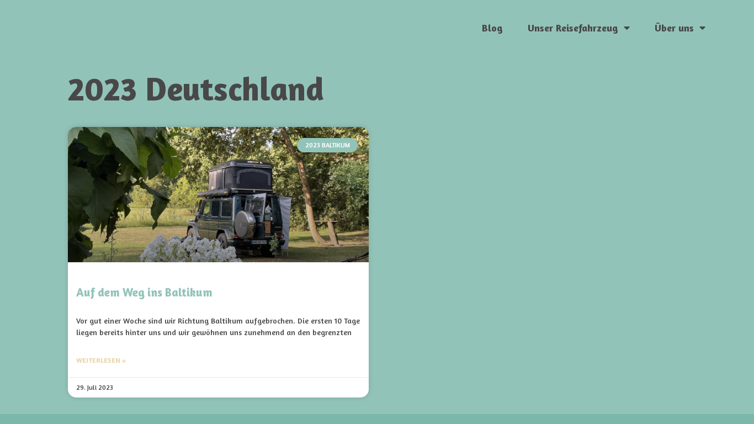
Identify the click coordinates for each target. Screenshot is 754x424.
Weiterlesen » (101, 360)
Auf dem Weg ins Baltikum (144, 292)
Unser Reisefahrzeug (573, 28)
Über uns (674, 28)
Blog (492, 28)
